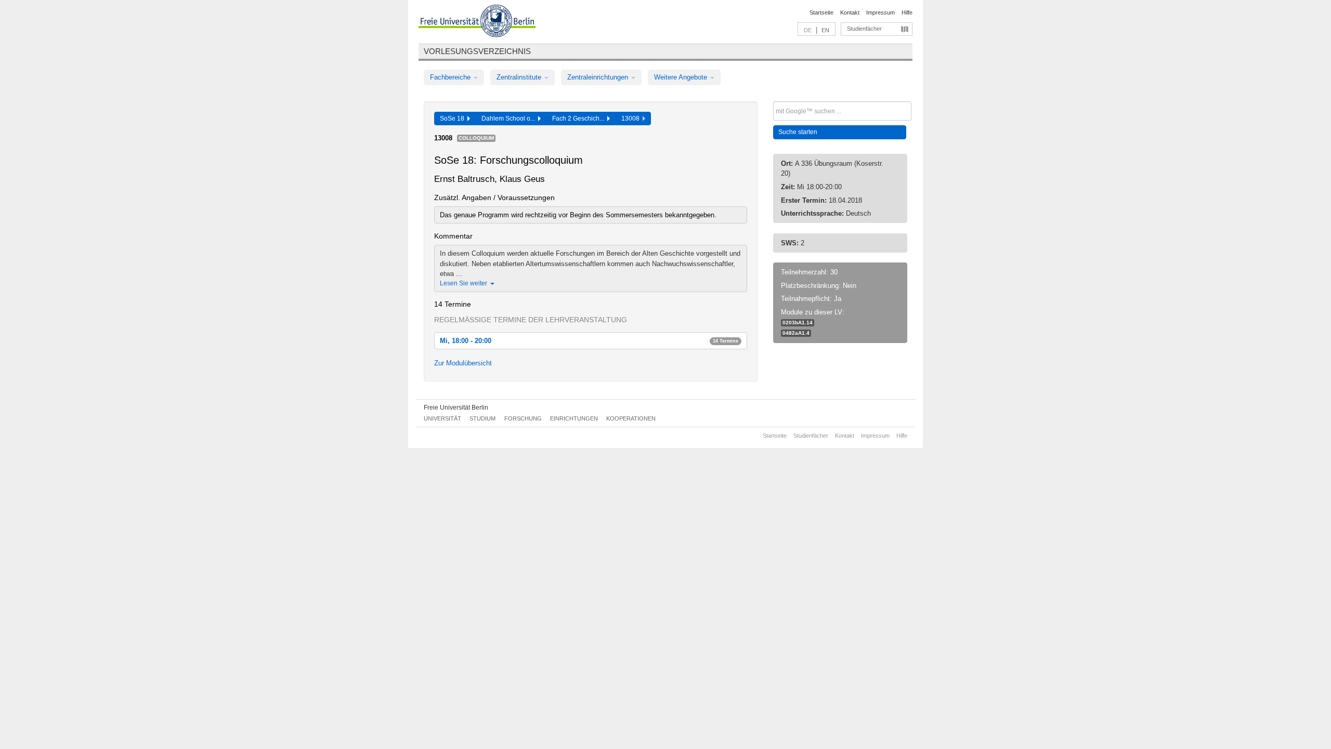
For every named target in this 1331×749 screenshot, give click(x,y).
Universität (442, 418)
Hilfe (907, 12)
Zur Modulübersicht (463, 363)
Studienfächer (864, 28)
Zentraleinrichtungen (598, 77)
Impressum (880, 12)
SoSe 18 (453, 118)
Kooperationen (631, 418)
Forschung (523, 418)
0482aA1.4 (796, 333)
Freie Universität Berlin (456, 407)
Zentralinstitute (520, 77)
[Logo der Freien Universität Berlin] (477, 22)
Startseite (821, 12)
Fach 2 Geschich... (579, 118)
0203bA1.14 (797, 322)
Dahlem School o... (509, 118)
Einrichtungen (574, 418)
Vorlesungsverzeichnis (477, 51)
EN (825, 30)
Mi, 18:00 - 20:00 (589, 341)
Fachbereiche (451, 77)
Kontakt (849, 12)
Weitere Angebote (681, 77)
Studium (482, 418)
